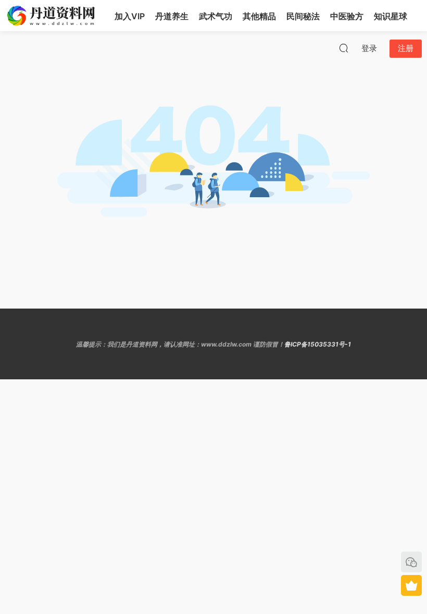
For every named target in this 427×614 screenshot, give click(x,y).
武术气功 (215, 16)
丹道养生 (172, 16)
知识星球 (390, 16)
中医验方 (346, 16)
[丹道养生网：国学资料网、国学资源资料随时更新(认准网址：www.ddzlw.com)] (52, 15)
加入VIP (130, 16)
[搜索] (343, 48)
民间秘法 (303, 16)
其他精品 (259, 16)
